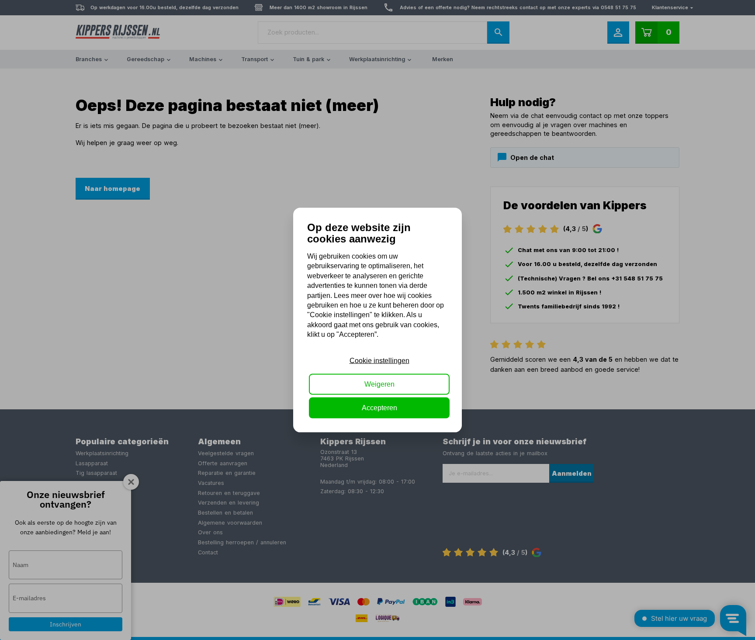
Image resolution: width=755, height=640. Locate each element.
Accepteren (379, 408)
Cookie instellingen (379, 360)
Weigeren (379, 384)
